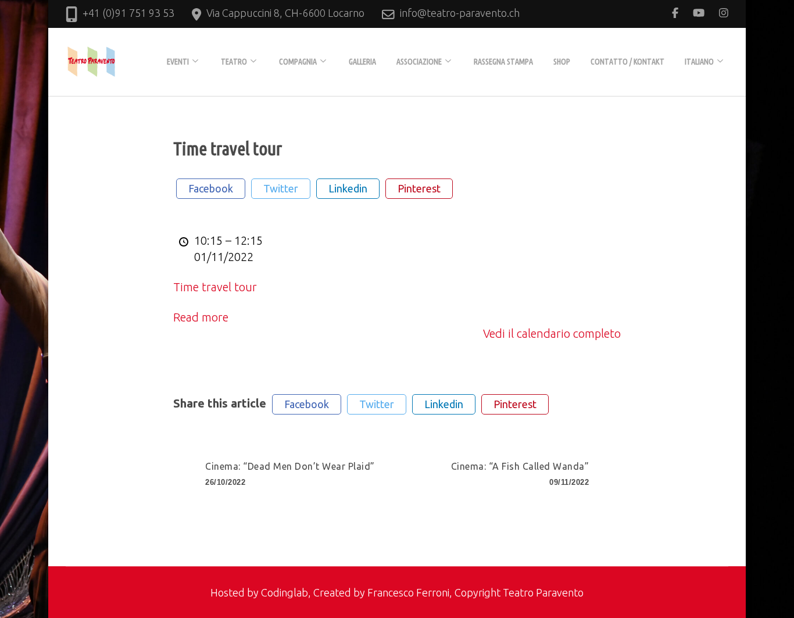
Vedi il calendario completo (552, 333)
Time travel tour (215, 287)
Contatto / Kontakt (627, 61)
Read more (200, 317)
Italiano (699, 61)
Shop (561, 61)
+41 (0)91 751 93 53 (128, 13)
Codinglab (284, 592)
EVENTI (178, 61)
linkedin (347, 188)
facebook (210, 188)
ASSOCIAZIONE (419, 61)
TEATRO (234, 61)
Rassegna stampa (503, 61)
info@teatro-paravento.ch (460, 13)
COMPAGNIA (298, 61)
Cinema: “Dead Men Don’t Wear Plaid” (290, 474)
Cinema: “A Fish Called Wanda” (520, 474)
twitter (280, 188)
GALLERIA (362, 61)
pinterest (419, 188)
